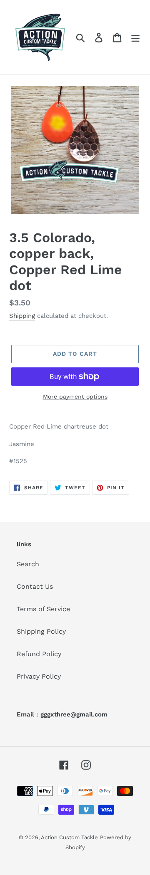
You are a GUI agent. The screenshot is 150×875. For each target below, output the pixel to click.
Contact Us (35, 586)
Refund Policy (39, 654)
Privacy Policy (39, 676)
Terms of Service (43, 609)
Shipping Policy (41, 631)
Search (28, 564)
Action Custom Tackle (69, 837)
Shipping (22, 316)
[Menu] (135, 37)
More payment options (75, 396)
